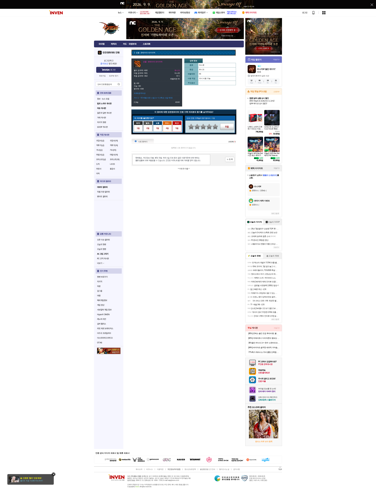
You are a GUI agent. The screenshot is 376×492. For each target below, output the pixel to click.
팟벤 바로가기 (102, 277)
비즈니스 (149, 469)
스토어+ (276, 92)
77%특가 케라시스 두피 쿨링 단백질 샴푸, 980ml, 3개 (264, 352)
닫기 (53, 474)
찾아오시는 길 (224, 469)
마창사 (98, 169)
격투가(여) (114, 145)
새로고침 (274, 213)
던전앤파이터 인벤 (111, 52)
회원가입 (102, 76)
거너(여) (113, 150)
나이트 (112, 164)
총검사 (112, 169)
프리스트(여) (115, 159)
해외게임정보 (102, 300)
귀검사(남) (100, 140)
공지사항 (236, 469)
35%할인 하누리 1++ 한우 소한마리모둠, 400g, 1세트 (264, 343)
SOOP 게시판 (102, 127)
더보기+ (276, 59)
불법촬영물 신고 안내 (207, 469)
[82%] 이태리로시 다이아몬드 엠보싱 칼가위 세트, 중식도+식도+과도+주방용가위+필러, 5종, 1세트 (264, 338)
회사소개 (139, 469)
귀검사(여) (114, 140)
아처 (98, 173)
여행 (98, 295)
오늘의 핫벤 (101, 244)
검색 (119, 84)
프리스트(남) (101, 159)
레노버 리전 (101, 319)
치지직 (99, 281)
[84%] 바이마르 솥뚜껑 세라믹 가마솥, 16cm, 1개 (264, 347)
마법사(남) (100, 155)
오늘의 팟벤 (101, 249)
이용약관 (160, 469)
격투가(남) (100, 145)
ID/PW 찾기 (113, 76)
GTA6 (99, 342)
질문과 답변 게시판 (104, 113)
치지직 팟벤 (101, 122)
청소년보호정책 (190, 469)
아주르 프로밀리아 (104, 333)
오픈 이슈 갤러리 (103, 240)
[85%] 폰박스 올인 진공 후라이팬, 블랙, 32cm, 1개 (264, 333)
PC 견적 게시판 (103, 258)
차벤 (98, 286)
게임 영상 (100, 305)
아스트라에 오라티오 (105, 338)
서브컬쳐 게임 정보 (104, 310)
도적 (98, 164)
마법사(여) (114, 155)
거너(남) (99, 150)
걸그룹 (99, 291)
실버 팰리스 (101, 324)
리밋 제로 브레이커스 (105, 328)
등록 (229, 159)
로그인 (304, 12)
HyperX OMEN (103, 314)
